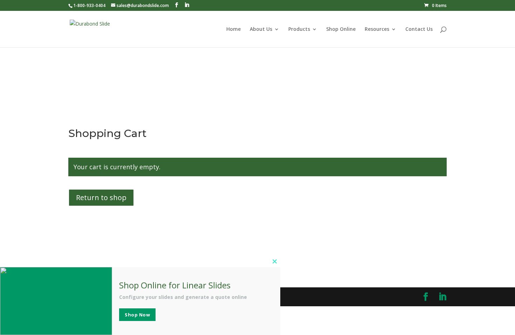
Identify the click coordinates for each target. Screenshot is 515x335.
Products (299, 29)
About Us (261, 29)
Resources (377, 29)
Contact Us (419, 29)
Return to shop (101, 197)
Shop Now (137, 315)
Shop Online (341, 29)
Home (233, 29)
